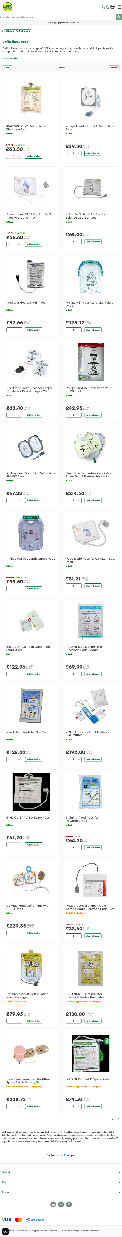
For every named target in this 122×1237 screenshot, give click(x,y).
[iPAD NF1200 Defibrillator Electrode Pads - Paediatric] (91, 968)
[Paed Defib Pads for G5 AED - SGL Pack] (91, 533)
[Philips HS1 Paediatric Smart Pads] (31, 533)
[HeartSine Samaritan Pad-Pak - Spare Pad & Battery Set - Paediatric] (31, 1053)
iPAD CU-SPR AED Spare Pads (28, 817)
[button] (61, 57)
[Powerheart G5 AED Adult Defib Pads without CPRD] (31, 188)
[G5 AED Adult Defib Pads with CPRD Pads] (31, 880)
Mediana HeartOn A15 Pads (25, 302)
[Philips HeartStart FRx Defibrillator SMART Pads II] (31, 447)
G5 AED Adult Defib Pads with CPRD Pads (28, 907)
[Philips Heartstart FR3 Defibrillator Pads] (90, 100)
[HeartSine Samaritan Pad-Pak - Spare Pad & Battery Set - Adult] (91, 447)
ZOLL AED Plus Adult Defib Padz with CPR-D (89, 734)
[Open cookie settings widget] (5, 1231)
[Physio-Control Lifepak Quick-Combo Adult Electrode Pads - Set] (91, 880)
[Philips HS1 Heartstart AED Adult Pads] (91, 277)
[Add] (19, 156)
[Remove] (8, 156)
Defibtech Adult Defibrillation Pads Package (27, 995)
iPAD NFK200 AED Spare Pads (87, 1079)
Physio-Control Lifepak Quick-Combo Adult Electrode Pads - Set (90, 907)
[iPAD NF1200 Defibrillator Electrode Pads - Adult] (91, 621)
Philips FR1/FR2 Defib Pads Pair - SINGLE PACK (89, 389)
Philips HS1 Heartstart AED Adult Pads (89, 304)
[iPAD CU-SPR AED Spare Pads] (31, 792)
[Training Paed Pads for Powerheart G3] (91, 792)
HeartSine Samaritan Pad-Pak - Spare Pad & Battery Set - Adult (88, 475)
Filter (6, 67)
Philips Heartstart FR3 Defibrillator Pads (90, 128)
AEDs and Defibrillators (17, 31)
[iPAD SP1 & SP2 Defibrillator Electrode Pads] (31, 100)
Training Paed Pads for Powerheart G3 (82, 819)
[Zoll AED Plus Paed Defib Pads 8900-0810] (31, 621)
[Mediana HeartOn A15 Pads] (31, 277)
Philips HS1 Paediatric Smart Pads (30, 558)
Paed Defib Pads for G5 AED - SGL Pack (90, 560)
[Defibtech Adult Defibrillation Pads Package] (31, 968)
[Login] (107, 6)
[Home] (120, 7)
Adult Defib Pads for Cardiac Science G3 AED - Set (86, 216)
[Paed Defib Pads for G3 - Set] (31, 706)
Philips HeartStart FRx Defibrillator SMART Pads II (31, 475)
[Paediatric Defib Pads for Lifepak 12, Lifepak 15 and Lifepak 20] (31, 362)
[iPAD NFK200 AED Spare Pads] (91, 1053)
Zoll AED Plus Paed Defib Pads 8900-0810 (28, 648)
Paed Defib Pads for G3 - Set (26, 732)
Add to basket (33, 156)
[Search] (119, 17)
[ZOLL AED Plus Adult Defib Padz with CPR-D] (91, 706)
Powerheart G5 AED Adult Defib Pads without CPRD (29, 216)
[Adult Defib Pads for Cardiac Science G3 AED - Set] (91, 188)
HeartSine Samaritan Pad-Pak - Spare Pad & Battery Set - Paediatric (28, 1081)
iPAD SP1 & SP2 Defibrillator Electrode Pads (26, 128)
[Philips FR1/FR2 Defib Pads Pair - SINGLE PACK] (91, 362)
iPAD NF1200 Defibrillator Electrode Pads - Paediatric (85, 995)
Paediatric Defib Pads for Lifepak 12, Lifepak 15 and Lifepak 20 (30, 389)
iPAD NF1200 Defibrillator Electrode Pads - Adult (84, 648)
